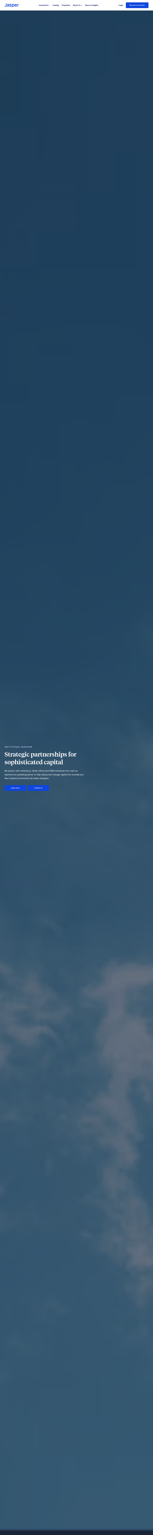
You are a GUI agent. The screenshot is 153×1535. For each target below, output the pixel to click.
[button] (12, 5)
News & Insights (91, 5)
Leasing (56, 5)
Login (121, 5)
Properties (66, 5)
